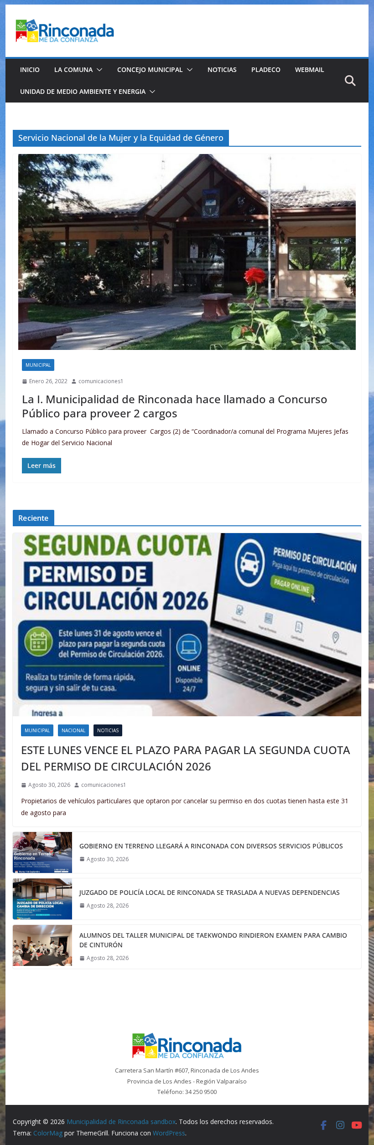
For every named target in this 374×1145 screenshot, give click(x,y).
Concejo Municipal (150, 69)
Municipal (38, 365)
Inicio (30, 69)
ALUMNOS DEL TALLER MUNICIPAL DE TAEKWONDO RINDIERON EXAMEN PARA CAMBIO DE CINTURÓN (213, 940)
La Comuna (73, 69)
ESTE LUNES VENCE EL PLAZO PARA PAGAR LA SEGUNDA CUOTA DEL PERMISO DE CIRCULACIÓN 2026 (185, 758)
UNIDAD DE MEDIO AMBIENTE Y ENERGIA (82, 91)
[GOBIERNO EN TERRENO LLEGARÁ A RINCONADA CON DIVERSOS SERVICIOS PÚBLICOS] (42, 852)
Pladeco (265, 69)
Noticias (222, 69)
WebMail (309, 69)
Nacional (73, 730)
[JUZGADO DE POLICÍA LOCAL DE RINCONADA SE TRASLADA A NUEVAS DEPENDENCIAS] (42, 898)
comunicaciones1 (101, 381)
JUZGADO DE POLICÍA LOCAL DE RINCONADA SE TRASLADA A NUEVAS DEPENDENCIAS (209, 892)
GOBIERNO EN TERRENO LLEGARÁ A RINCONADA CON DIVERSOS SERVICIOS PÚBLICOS (211, 846)
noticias (108, 730)
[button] (98, 69)
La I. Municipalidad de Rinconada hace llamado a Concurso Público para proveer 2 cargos (174, 406)
